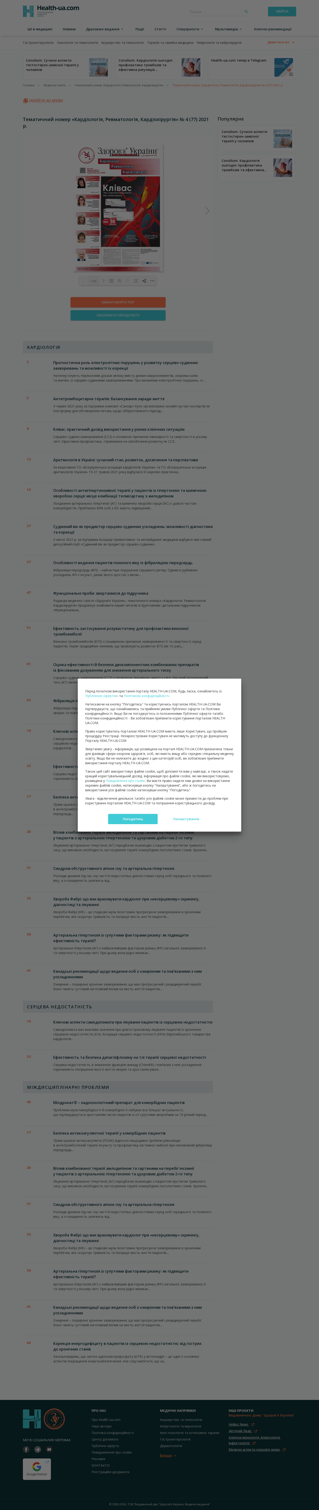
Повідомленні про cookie (125, 780)
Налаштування (186, 819)
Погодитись (133, 819)
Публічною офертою (101, 696)
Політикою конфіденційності (146, 696)
